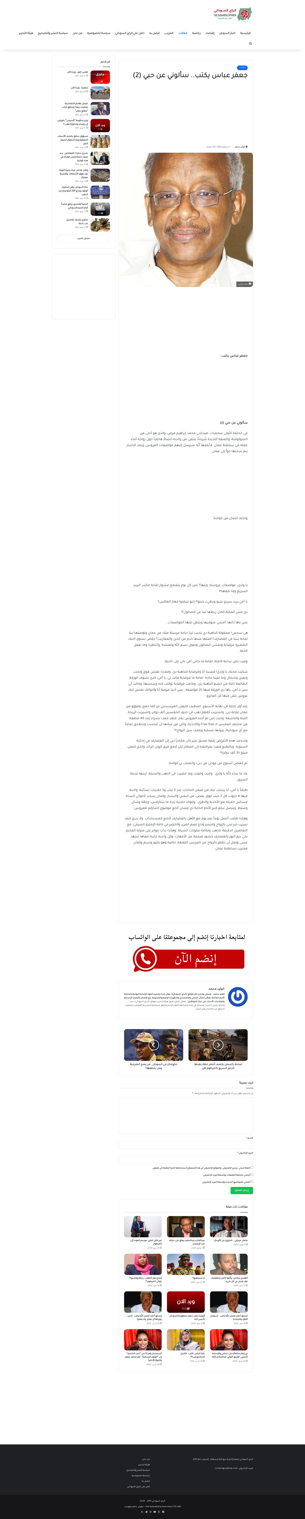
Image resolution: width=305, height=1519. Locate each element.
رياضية (196, 33)
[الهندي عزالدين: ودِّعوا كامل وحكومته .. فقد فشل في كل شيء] (229, 1264)
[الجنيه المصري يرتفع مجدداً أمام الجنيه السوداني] (100, 209)
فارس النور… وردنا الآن (77, 72)
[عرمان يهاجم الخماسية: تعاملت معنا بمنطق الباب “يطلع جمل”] (100, 108)
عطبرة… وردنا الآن (79, 88)
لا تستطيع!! (199, 1278)
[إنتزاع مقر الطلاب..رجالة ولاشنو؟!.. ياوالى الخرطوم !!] (143, 1264)
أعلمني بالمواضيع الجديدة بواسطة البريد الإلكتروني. (226, 1182)
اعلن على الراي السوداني (129, 33)
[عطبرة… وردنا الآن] (100, 92)
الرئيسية (245, 33)
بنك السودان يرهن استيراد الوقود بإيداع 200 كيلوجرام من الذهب (73, 191)
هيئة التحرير (26, 33)
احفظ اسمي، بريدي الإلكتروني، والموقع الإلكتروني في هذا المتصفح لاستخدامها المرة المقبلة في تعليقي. (201, 1168)
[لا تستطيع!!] (186, 1264)
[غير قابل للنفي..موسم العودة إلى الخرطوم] (143, 1226)
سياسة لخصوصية (98, 33)
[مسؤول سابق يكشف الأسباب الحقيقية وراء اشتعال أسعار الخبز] (100, 141)
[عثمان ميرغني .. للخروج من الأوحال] (229, 1226)
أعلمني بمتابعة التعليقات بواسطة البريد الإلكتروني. (226, 1175)
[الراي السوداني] (233, 14)
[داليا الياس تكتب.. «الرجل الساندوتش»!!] (186, 1339)
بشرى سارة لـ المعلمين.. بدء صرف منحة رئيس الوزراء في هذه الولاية (74, 157)
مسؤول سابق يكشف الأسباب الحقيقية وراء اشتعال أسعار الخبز (72, 140)
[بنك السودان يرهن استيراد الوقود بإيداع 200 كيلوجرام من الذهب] (100, 192)
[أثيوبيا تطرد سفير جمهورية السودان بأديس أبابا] (186, 1302)
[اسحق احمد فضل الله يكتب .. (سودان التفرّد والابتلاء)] (229, 1302)
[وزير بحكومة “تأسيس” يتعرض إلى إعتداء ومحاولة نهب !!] (100, 125)
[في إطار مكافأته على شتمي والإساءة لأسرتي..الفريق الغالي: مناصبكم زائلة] (229, 1339)
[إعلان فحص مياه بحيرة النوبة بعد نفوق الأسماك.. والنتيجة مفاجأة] (100, 175)
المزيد (169, 33)
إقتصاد (210, 33)
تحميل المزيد (83, 239)
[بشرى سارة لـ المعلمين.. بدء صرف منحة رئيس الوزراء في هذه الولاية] (100, 158)
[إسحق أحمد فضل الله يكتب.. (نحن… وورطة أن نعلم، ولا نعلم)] (143, 1302)
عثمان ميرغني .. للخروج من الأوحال (231, 1240)
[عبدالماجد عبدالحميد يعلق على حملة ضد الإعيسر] (186, 1226)
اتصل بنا (154, 33)
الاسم (249, 1138)
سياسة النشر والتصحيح (53, 33)
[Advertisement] (221, 111)
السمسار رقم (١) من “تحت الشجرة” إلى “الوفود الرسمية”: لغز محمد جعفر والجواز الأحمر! (143, 1357)
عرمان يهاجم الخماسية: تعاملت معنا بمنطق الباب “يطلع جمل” (75, 107)
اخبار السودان (227, 33)
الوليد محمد (240, 147)
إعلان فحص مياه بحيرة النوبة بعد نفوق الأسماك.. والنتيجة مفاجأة (73, 174)
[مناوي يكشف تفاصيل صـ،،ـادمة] (100, 225)
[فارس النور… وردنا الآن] (100, 77)
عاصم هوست (130, 1507)
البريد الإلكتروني (245, 1153)
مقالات (182, 33)
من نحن (77, 33)
